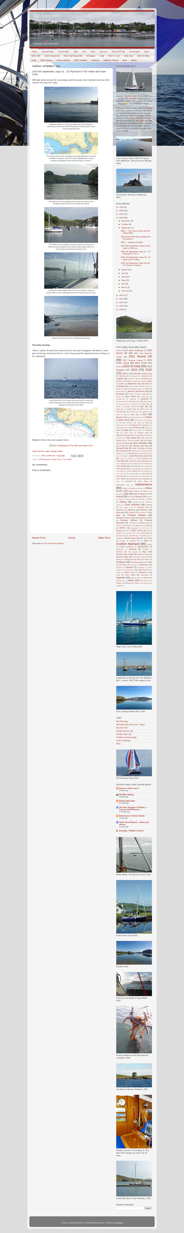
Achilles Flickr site (123, 734)
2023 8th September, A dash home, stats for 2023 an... (136, 247)
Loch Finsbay (145, 466)
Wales (131, 580)
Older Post (104, 537)
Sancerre (103, 51)
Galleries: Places (110, 60)
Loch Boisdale (144, 461)
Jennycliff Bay (122, 448)
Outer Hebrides (132, 504)
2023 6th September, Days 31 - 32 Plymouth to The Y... (135, 253)
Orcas (150, 499)
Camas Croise (133, 394)
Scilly (101, 56)
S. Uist (137, 533)
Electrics (119, 417)
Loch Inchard (133, 469)
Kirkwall (131, 453)
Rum (124, 533)
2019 (121, 306)
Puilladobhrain (138, 525)
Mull (126, 494)
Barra (130, 386)
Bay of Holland (140, 386)
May (123, 280)
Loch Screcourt (131, 476)
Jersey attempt (63, 60)
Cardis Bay (145, 396)
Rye (130, 533)
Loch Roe (119, 476)
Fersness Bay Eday (133, 423)
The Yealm (67, 459)
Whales (119, 583)
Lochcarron (133, 479)
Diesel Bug (131, 409)
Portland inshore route (126, 518)
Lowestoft (128, 481)
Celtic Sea (128, 56)
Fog (130, 428)
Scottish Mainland (128, 544)
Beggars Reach (136, 389)
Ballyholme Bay (134, 384)
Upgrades (121, 577)
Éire (145, 414)
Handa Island (138, 435)
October (125, 224)
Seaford (149, 544)
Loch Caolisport (121, 463)
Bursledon (120, 394)
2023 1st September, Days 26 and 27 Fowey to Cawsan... (135, 264)
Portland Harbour (137, 515)
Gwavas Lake (143, 433)
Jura (150, 448)
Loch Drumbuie (145, 463)
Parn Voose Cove (126, 507)
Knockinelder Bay (143, 453)
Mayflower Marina (136, 488)
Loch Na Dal (120, 474)
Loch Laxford (132, 471)
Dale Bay (144, 407)
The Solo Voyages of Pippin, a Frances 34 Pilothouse (133, 808)
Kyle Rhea (134, 456)
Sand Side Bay (134, 535)
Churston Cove (134, 401)
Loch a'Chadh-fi (143, 458)
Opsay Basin (130, 499)
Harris (121, 438)
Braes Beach (120, 391)
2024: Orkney (46, 60)
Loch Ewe (134, 466)
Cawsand (144, 399)
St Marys (146, 559)
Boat (125, 60)
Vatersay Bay (120, 580)
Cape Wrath (130, 396)
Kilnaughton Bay (125, 451)
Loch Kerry (120, 471)
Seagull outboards (126, 547)
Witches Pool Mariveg (142, 583)
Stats (75, 51)
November (126, 221)
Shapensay (120, 549)
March (124, 287)
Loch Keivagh (145, 469)
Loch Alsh (132, 461)
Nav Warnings (122, 721)
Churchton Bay (121, 401)
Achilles (132, 118)
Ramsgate (134, 528)
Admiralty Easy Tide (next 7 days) (130, 725)
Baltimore (148, 384)
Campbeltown (145, 394)
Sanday (118, 538)
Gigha (125, 430)
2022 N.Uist (141, 363)
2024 (121, 214)
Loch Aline (120, 461)
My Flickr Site (122, 728)
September (126, 228)
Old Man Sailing (126, 795)
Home (34, 51)
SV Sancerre (47, 16)
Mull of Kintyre (139, 494)
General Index (47, 51)
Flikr (149, 118)
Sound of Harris (143, 554)
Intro (84, 51)
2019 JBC (133, 99)
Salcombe (145, 533)
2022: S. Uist (114, 56)
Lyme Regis (143, 481)
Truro (118, 575)
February (125, 291)
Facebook (139, 118)
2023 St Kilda (131, 366)
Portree (118, 525)
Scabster (122, 541)
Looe (117, 481)
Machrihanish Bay (122, 485)
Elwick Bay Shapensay (134, 417)
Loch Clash (133, 463)
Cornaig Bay (123, 404)
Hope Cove (57, 459)
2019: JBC (36, 56)
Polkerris (132, 513)
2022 (121, 295)
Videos (134, 60)
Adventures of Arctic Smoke (132, 816)
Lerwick (130, 458)
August (124, 270)
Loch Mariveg (144, 471)
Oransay (141, 499)
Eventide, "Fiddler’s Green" (131, 831)
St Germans (136, 557)
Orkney (122, 502)
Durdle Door (145, 412)
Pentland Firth (143, 507)
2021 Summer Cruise (132, 360)
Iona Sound (120, 446)
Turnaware (145, 575)
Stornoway (123, 565)
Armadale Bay (146, 379)
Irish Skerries (134, 446)
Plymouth (120, 512)
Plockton (143, 510)
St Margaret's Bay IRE (131, 559)
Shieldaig (145, 549)
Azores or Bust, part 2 (129, 788)
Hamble (128, 435)
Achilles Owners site (124, 731)
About (146, 51)
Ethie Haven (139, 420)
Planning (131, 510)
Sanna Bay (148, 538)
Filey (147, 423)
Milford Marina (134, 491)
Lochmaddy (145, 479)
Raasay (149, 525)
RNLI (127, 530)
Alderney (122, 376)
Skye (145, 552)
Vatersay (146, 578)
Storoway (133, 565)
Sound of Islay (122, 557)
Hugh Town (139, 440)
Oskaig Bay (137, 502)
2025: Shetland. (80, 60)
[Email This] (72, 455)
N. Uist (130, 497)
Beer (126, 389)
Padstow (95, 60)
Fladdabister (145, 425)
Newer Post (39, 537)
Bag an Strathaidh (124, 381)
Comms (122, 111)
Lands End (147, 456)
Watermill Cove (144, 580)
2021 (121, 299)
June (123, 277)
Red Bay (145, 528)
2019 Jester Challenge (133, 350)
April (123, 284)
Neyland (149, 497)
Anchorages (134, 51)
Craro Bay (145, 404)
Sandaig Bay (145, 535)
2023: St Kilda (143, 56)
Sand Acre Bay (121, 535)
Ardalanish (145, 376)
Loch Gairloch (121, 469)
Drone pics (144, 409)
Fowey (137, 428)
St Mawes (90, 56)
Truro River (130, 575)
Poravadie (142, 512)
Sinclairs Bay (121, 552)
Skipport (135, 552)
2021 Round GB (140, 356)
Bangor (122, 386)
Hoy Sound (128, 440)
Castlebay (132, 399)
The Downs (128, 570)
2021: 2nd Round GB (73, 56)
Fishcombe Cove (122, 425)
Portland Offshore (129, 520)
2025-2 (125, 374)
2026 (121, 207)
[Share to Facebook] (79, 455)
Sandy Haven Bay (132, 538)
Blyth (147, 389)
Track (92, 51)
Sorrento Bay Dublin (125, 554)
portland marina (146, 518)
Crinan (118, 406)
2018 (121, 309)
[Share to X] (77, 455)
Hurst (126, 443)
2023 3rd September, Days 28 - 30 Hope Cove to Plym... (135, 258)
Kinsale (137, 451)
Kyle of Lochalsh (121, 456)
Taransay (141, 567)
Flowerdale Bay (121, 428)
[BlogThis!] (74, 455)
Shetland (132, 549)
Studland (129, 567)
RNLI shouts (137, 531)
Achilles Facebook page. (126, 737)
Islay (147, 446)
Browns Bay (144, 391)
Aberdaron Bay (146, 374)
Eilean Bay (134, 414)
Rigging (119, 531)
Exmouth (149, 420)
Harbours (149, 435)
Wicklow (128, 583)
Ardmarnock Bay (133, 378)
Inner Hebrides (140, 443)
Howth (118, 440)
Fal (120, 423)
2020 (121, 302)
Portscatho (127, 525)
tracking (149, 108)
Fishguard (134, 425)
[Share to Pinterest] (82, 455)
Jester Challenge (138, 448)
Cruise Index (63, 51)
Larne (122, 458)
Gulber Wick (128, 433)
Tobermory (142, 572)
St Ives (145, 557)
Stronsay (119, 567)
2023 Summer (45, 459)
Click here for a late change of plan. (47, 451)
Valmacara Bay (135, 578)
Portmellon (132, 523)
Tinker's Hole (129, 572)
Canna (118, 396)
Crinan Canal (130, 407)
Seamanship (143, 547)
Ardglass (120, 379)
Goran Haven (137, 430)
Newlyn (139, 497)
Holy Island (131, 438)
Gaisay (147, 428)
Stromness (144, 565)
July (123, 273)
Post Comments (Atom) (54, 543)
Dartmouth (119, 409)
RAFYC (122, 528)
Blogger (119, 1223)
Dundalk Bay (121, 412)
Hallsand (119, 435)
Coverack (134, 404)
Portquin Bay (144, 523)
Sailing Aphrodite (127, 801)
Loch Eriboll (121, 466)
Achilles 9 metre (131, 96)
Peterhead (120, 510)
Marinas (125, 488)
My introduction (142, 121)
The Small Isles (140, 570)
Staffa (150, 562)
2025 (121, 211)
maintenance (143, 484)
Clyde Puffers (147, 401)
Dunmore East (133, 412)
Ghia (118, 430)
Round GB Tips (118, 51)
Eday (118, 414)
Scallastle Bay (135, 541)
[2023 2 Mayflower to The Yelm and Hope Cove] (71, 446)
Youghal (118, 586)
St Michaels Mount (138, 562)
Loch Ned (145, 474)
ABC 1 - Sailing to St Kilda (132, 242)
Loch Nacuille (133, 474)
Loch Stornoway (144, 476)
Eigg (125, 414)
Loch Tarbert (121, 479)
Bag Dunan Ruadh (139, 381)
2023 (121, 218)
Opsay (121, 499)
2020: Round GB (52, 56)
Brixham (131, 391)
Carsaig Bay (120, 399)
